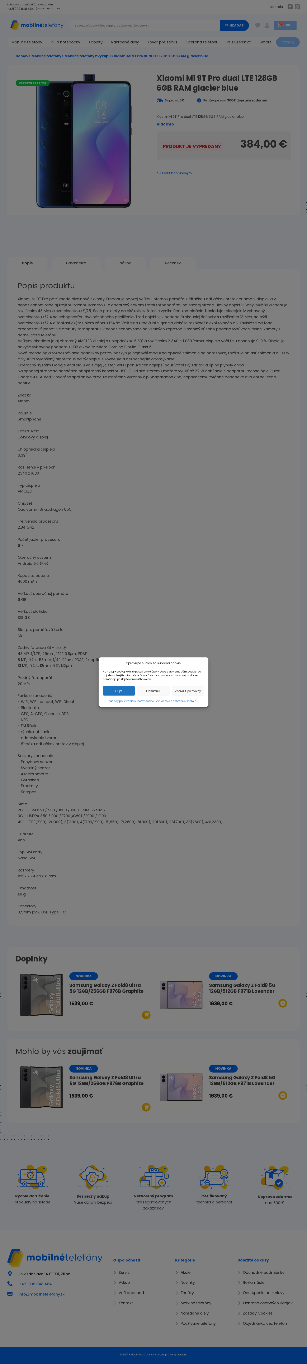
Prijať (119, 691)
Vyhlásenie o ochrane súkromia (176, 701)
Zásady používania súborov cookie (131, 701)
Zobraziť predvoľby (188, 691)
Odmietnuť (153, 691)
